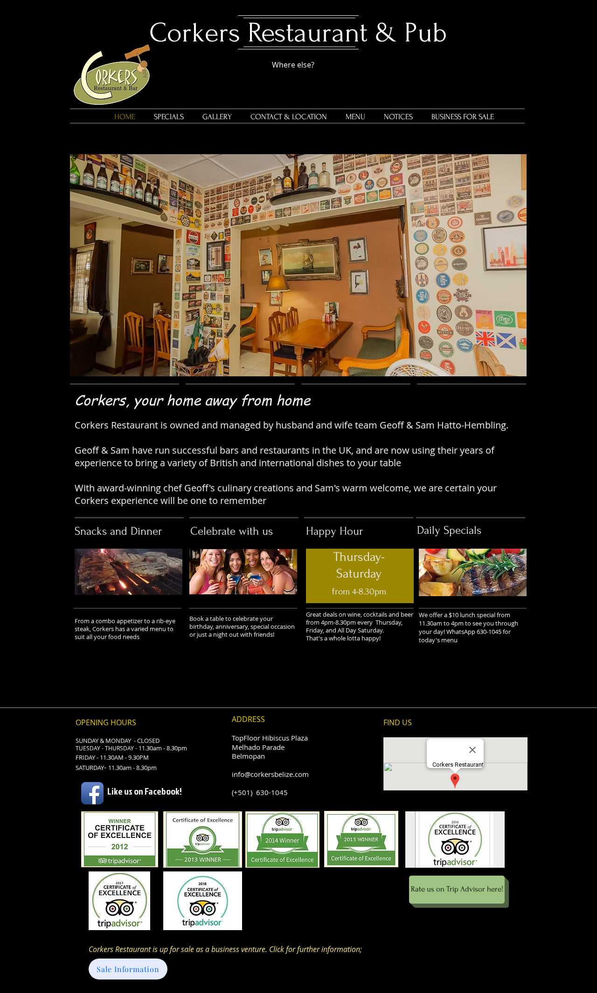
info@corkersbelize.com (270, 774)
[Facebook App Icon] (92, 793)
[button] (298, 265)
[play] (503, 368)
